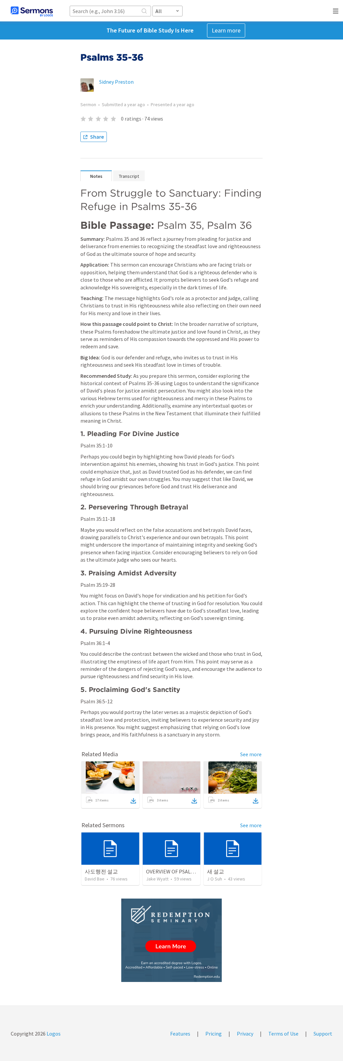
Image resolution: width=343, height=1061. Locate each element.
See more (251, 754)
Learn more (226, 30)
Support (323, 1033)
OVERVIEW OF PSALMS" (173, 871)
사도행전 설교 (101, 871)
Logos (53, 1033)
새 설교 (215, 871)
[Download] (133, 800)
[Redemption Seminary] (171, 940)
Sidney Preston (116, 81)
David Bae (95, 879)
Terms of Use (283, 1033)
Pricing (213, 1033)
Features (180, 1033)
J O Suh (214, 879)
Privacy (245, 1033)
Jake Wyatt (157, 879)
